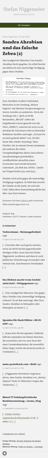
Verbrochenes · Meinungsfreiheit (22, 232)
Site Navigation (24, 25)
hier (23, 171)
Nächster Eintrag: (23, 447)
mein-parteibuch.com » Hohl (19, 364)
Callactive (25, 200)
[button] (4, 453)
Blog (12, 214)
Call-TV (15, 217)
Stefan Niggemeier (24, 9)
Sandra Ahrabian (34, 217)
